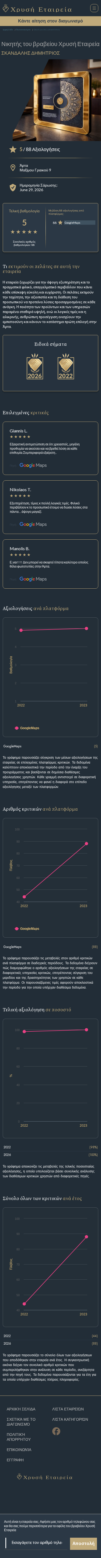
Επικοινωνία (19, 1449)
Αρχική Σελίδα (8, 30)
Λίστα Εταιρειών (68, 1409)
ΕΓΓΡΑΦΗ (15, 1460)
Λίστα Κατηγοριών (70, 1419)
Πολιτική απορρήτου (19, 1437)
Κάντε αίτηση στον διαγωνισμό (50, 21)
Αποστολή (83, 1543)
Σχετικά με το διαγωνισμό (21, 1422)
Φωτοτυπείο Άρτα (23, 30)
